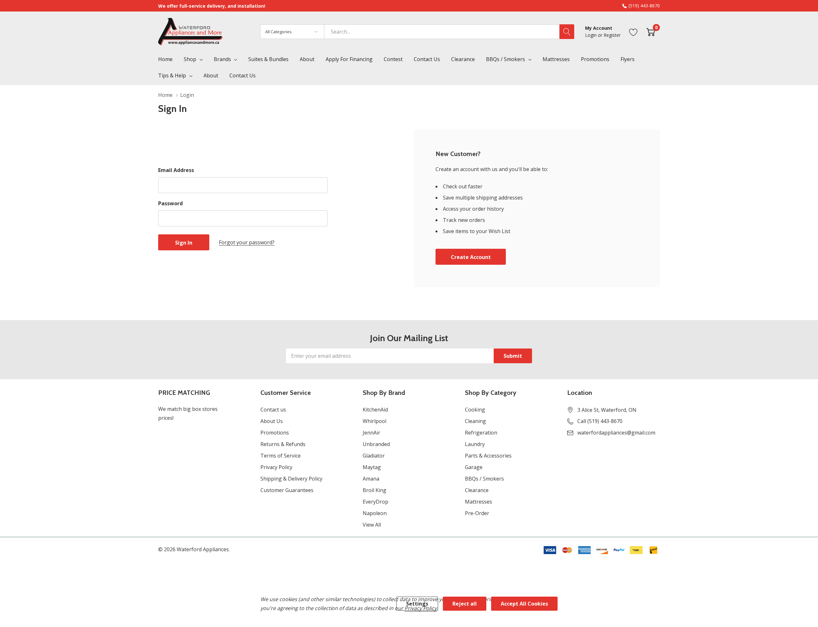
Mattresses (478, 501)
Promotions (274, 432)
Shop (190, 59)
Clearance (477, 490)
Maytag (372, 467)
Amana (371, 478)
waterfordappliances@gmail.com (616, 432)
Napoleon (375, 513)
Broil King (374, 490)
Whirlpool (374, 421)
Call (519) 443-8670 (599, 421)
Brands (222, 59)
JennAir (371, 432)
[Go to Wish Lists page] (633, 31)
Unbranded (376, 444)
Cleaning (475, 421)
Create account (471, 257)
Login (591, 35)
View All (372, 524)
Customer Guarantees (286, 490)
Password (170, 203)
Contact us (273, 409)
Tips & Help (172, 75)
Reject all (464, 603)
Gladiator (374, 455)
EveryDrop (375, 501)
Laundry (475, 444)
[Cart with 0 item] (650, 31)
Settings (417, 603)
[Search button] (566, 31)
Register (612, 35)
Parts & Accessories (488, 455)
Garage (473, 467)
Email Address (176, 170)
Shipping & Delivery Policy (291, 478)
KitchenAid (375, 409)
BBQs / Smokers (505, 59)
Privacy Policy (276, 467)
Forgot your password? (246, 242)
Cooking (475, 409)
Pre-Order (477, 513)
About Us (271, 421)
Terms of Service (280, 455)
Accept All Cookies (524, 603)
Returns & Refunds (282, 444)
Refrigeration (481, 432)
